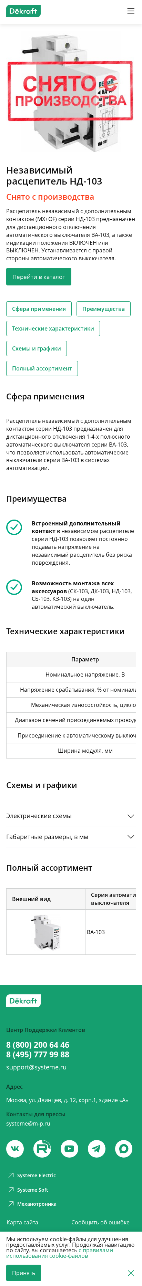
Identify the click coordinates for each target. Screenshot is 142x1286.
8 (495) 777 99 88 (37, 1054)
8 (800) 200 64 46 (37, 1044)
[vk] (14, 1148)
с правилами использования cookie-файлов (59, 1252)
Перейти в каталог (38, 277)
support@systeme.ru (36, 1067)
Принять (23, 1273)
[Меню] (130, 10)
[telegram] (96, 1148)
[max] (123, 1148)
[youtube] (42, 1148)
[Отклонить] (130, 1273)
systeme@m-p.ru (28, 1123)
